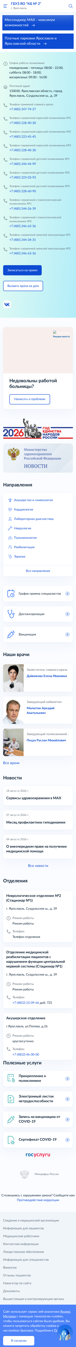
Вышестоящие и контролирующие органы (33, 1299)
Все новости (38, 866)
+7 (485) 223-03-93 (22, 177)
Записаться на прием (22, 270)
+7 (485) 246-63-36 (22, 226)
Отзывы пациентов (17, 1275)
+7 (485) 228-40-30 (22, 123)
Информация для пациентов (23, 1228)
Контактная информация (21, 1244)
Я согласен (19, 1340)
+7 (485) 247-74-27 (22, 109)
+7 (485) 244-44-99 (22, 164)
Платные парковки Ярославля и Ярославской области (31, 41)
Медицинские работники (21, 1236)
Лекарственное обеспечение (23, 1251)
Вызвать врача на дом (23, 286)
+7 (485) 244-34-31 (22, 239)
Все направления (38, 570)
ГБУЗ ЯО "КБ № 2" (26, 4)
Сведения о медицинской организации (31, 1220)
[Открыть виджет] (65, 1332)
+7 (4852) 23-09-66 (25, 1002)
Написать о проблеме (29, 399)
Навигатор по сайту (17, 1283)
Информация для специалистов (26, 1259)
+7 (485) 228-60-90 (22, 191)
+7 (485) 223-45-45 (22, 136)
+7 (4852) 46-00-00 (25, 1054)
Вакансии (10, 1267)
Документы (11, 1291)
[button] (70, 5)
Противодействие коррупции (38, 1200)
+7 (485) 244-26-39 (22, 208)
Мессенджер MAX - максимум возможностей (30, 22)
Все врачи (11, 763)
